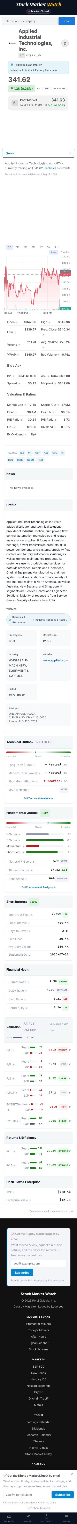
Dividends (38, 1428)
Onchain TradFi (38, 1398)
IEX (22, 452)
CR (29, 452)
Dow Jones (38, 1373)
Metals (38, 1405)
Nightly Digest (38, 1447)
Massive (30, 1306)
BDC (10, 459)
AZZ (46, 452)
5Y (48, 247)
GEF (37, 452)
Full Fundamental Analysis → (39, 887)
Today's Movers (38, 1330)
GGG (54, 452)
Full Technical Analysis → (38, 798)
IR (62, 452)
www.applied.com (55, 660)
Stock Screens (38, 1349)
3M (33, 247)
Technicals (51, 168)
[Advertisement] (38, 133)
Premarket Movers (38, 1323)
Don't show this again (39, 1508)
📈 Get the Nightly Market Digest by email (35, 1236)
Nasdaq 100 (38, 1379)
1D (9, 247)
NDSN (30, 459)
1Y (41, 247)
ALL (57, 247)
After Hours (38, 1336)
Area (53, 252)
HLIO (40, 459)
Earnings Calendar (38, 1422)
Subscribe (22, 1272)
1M (25, 247)
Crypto (38, 1392)
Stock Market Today (38, 1454)
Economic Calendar (38, 1435)
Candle (65, 252)
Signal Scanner (38, 1343)
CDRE (20, 459)
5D (17, 247)
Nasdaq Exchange (39, 1385)
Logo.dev (57, 1306)
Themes (38, 1441)
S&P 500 (38, 1366)
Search (67, 21)
